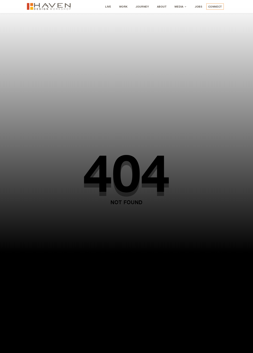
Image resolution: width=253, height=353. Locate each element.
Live (108, 6)
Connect (215, 6)
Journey (142, 6)
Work (123, 6)
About (162, 6)
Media (179, 6)
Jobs (198, 6)
